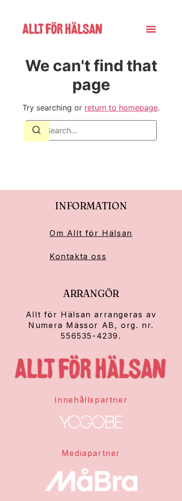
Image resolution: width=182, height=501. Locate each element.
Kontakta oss (78, 256)
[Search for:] (91, 130)
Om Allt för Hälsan (91, 233)
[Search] (36, 131)
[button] (151, 29)
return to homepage (121, 107)
